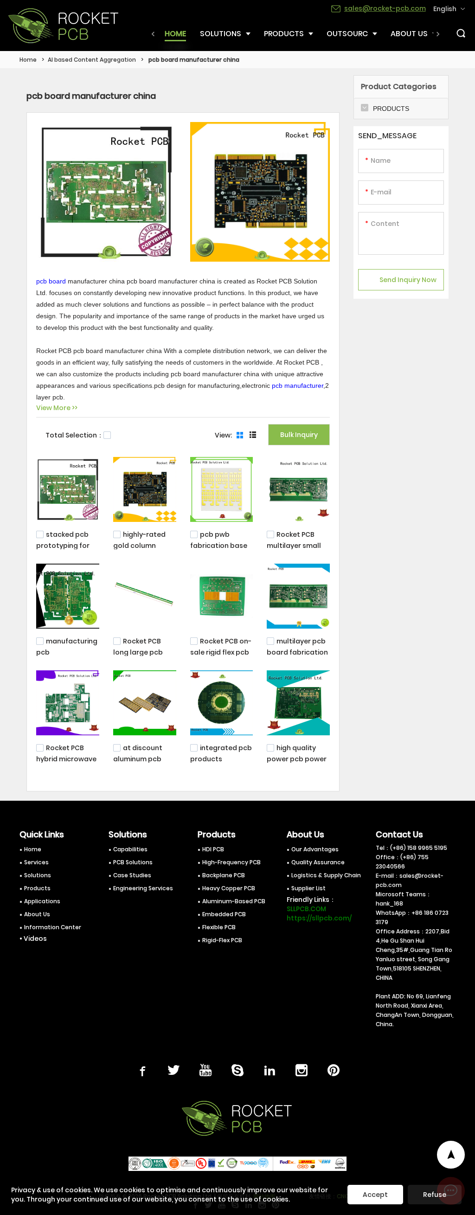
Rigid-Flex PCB (222, 940)
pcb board (51, 281)
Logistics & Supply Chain (326, 875)
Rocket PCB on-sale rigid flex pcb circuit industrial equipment (220, 655)
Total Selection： (74, 435)
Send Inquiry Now (407, 279)
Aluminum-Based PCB (233, 901)
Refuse (434, 1194)
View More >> (56, 407)
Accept (375, 1194)
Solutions (37, 875)
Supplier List (308, 888)
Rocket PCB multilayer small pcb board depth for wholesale (296, 549)
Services (36, 862)
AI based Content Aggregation (92, 60)
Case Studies (132, 875)
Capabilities (130, 849)
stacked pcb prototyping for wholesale (63, 544)
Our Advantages (315, 849)
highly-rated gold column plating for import (143, 544)
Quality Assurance (318, 862)
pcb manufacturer (297, 385)
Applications (42, 901)
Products (37, 888)
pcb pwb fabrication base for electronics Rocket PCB (218, 549)
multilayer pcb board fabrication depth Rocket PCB (297, 651)
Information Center (52, 927)
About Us (37, 914)
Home (28, 60)
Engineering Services (143, 888)
